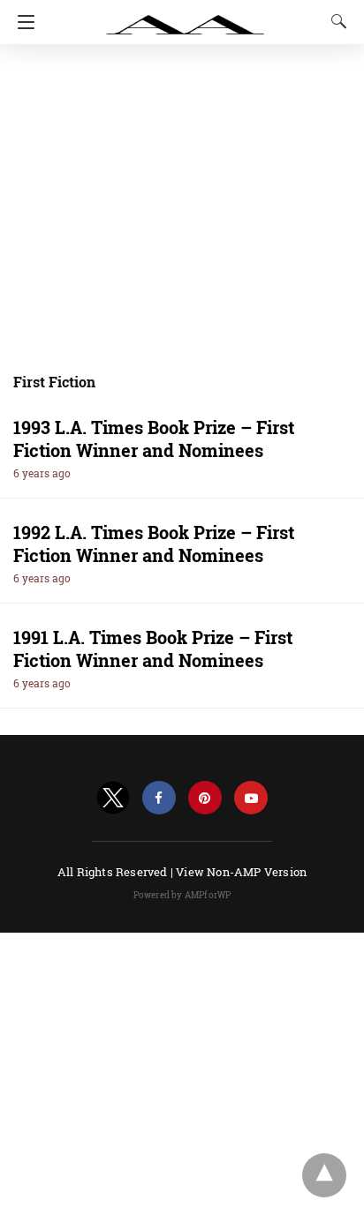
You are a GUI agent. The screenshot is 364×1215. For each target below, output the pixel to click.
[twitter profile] (113, 798)
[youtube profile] (251, 798)
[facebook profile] (159, 798)
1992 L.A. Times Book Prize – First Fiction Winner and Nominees (153, 543)
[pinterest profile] (205, 798)
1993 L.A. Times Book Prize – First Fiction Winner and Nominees (153, 438)
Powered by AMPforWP (182, 895)
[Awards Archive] (185, 16)
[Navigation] (21, 22)
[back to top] (324, 1175)
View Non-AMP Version (241, 872)
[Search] (335, 21)
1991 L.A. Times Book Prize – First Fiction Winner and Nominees (152, 648)
